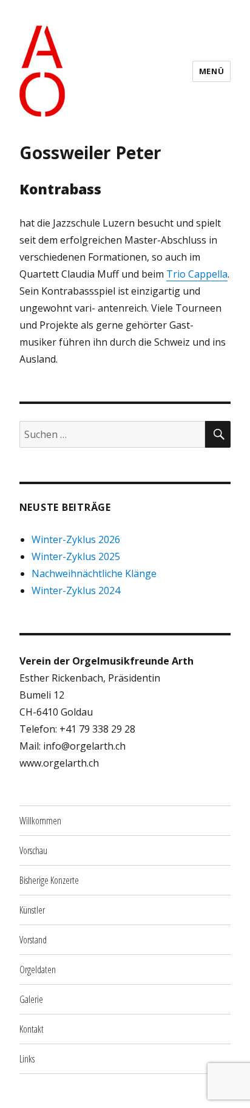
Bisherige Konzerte (49, 880)
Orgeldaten (37, 969)
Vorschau (33, 850)
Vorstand (33, 939)
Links (27, 1058)
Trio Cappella (197, 274)
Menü (211, 71)
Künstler (32, 910)
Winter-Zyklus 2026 (76, 539)
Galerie (31, 999)
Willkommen (40, 820)
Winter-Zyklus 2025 (76, 556)
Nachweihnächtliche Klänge (94, 573)
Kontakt (31, 1029)
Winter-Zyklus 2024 (76, 590)
